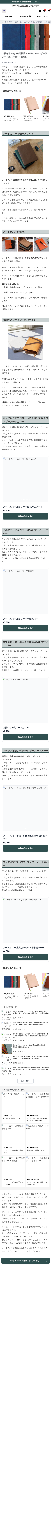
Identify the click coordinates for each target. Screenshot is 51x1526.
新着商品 (8, 16)
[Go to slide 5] (27, 499)
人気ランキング (42, 16)
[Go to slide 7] (29, 611)
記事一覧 (18, 22)
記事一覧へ (27, 1080)
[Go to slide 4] (26, 499)
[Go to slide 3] (24, 499)
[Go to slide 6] (29, 499)
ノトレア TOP (7, 22)
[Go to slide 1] (21, 499)
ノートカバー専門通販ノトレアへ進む (24, 1261)
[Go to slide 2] (23, 499)
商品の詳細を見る (25, 516)
